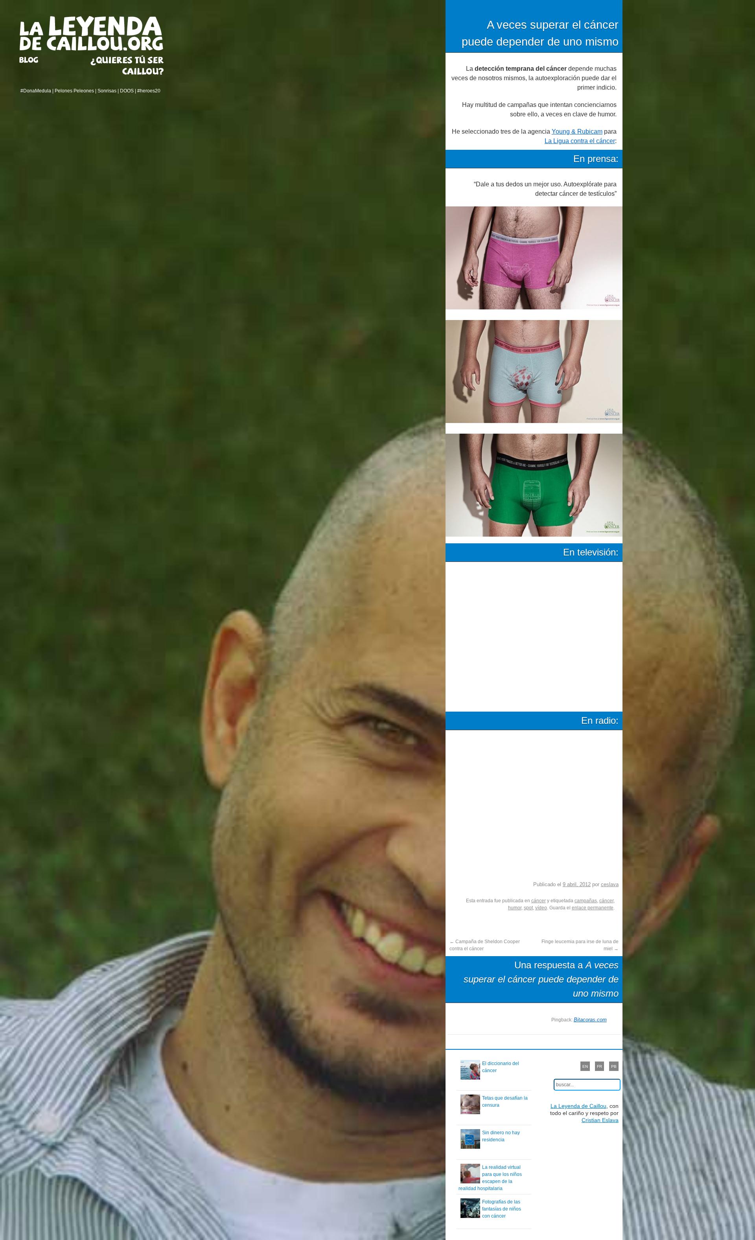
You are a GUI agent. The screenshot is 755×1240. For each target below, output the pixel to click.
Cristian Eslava (600, 1120)
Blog (38, 60)
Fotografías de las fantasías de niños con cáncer (501, 1209)
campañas (586, 900)
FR (599, 1066)
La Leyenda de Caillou (91, 33)
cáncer (538, 900)
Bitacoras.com (590, 1020)
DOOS (127, 91)
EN (585, 1066)
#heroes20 (148, 91)
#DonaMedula (35, 91)
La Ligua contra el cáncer (580, 141)
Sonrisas (107, 91)
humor (514, 908)
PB (614, 1066)
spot (528, 908)
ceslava (610, 884)
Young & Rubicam (577, 131)
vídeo (541, 908)
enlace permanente (592, 908)
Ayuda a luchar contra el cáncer (127, 65)
